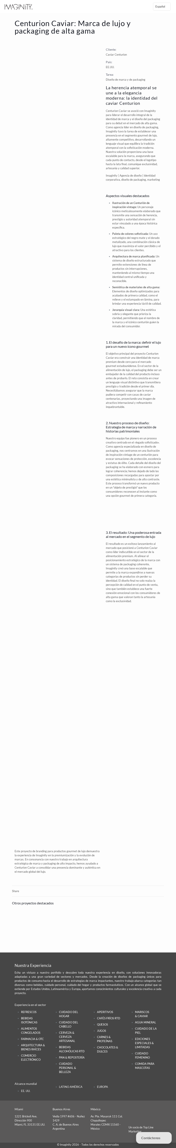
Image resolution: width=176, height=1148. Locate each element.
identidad (111, 580)
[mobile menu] (140, 6)
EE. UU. (25, 1091)
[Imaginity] (18, 6)
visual (123, 382)
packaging (140, 370)
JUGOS (101, 1030)
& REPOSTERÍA (72, 1057)
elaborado (132, 467)
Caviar (123, 111)
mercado (111, 548)
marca (131, 156)
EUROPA (102, 1086)
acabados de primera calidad (129, 295)
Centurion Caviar (147, 548)
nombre (151, 318)
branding (41, 851)
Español (160, 6)
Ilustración (119, 203)
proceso (117, 483)
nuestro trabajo (58, 859)
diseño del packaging (147, 119)
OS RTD (108, 1018)
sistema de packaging (122, 564)
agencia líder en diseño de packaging (136, 127)
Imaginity (150, 111)
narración (145, 427)
